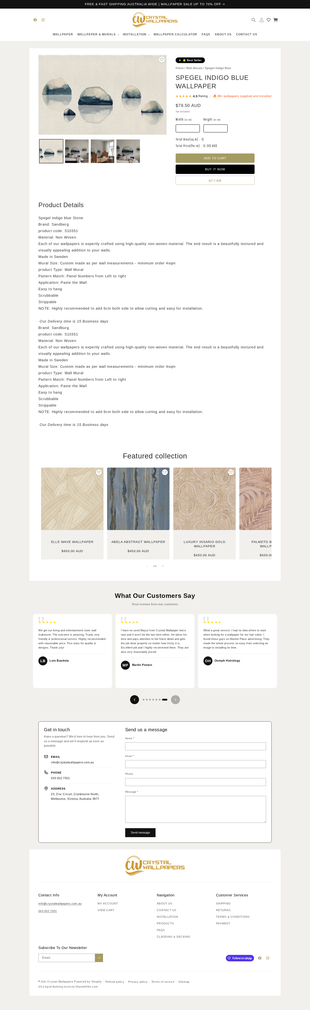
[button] (98, 35)
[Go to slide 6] (160, 700)
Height (212, 119)
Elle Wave (72, 542)
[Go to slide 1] (143, 700)
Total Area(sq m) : (188, 139)
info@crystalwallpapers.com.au (72, 762)
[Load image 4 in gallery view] (128, 151)
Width (184, 119)
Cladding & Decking (174, 936)
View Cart (106, 910)
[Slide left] (147, 566)
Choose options (72, 517)
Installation (167, 916)
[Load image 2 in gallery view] (77, 151)
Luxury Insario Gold (204, 544)
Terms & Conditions (233, 916)
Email (129, 756)
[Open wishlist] (269, 20)
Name (129, 738)
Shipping (223, 903)
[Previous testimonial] (134, 699)
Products (165, 923)
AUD (214, 146)
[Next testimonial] (175, 699)
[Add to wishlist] (99, 472)
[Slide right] (163, 566)
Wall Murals (194, 68)
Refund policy (114, 981)
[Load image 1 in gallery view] (51, 151)
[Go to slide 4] (153, 700)
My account (108, 903)
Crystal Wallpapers (60, 981)
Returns (223, 910)
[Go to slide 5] (156, 700)
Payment (223, 923)
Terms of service (163, 981)
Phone (129, 773)
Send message (140, 832)
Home (180, 68)
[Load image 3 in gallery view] (102, 151)
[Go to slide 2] (147, 700)
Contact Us (167, 910)
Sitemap (184, 981)
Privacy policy (138, 981)
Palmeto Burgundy (271, 544)
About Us (164, 903)
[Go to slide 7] (164, 700)
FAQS (161, 930)
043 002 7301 (60, 778)
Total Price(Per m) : (188, 146)
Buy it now (215, 180)
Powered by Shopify (88, 981)
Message (131, 791)
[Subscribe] (99, 958)
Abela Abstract (138, 542)
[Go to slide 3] (150, 700)
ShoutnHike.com (86, 986)
